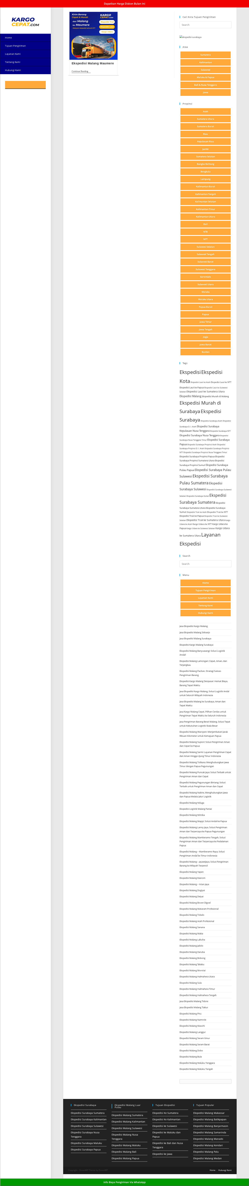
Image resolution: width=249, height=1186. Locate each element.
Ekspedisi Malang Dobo (191, 1050)
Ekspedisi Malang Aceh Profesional (197, 921)
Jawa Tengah (205, 329)
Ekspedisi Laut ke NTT (221, 382)
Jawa (205, 92)
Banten (205, 351)
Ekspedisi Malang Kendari (208, 1145)
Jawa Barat (205, 344)
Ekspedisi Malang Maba (191, 933)
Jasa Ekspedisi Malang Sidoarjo (195, 632)
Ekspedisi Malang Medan (207, 1158)
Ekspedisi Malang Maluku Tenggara (197, 1062)
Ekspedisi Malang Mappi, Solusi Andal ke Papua (203, 821)
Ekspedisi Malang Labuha (192, 939)
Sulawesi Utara (206, 284)
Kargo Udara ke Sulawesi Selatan (200, 528)
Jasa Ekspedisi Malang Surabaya (195, 638)
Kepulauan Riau (205, 141)
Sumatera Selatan (205, 156)
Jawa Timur (206, 321)
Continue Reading (81, 71)
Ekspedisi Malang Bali (124, 1151)
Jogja (205, 336)
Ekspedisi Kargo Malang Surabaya (196, 644)
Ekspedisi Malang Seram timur (195, 1038)
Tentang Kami (205, 605)
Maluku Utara (205, 299)
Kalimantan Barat (205, 186)
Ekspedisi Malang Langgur (193, 1032)
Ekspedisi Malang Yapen (192, 871)
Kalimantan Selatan (205, 201)
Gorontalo (205, 276)
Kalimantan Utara (205, 216)
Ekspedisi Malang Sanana (192, 927)
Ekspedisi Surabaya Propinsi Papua (197, 456)
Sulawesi (205, 69)
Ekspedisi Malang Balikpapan (209, 1119)
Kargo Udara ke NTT (202, 524)
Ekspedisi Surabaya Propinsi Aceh (202, 444)
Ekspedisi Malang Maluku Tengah (196, 1068)
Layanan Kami (205, 597)
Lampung (205, 179)
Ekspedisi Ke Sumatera (165, 1113)
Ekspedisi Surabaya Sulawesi (87, 1126)
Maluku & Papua (205, 77)
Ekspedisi (190, 372)
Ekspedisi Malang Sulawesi (127, 1128)
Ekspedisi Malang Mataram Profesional (199, 908)
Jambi (205, 149)
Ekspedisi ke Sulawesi (164, 1126)
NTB (205, 231)
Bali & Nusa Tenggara (205, 84)
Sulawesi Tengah (205, 254)
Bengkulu (205, 171)
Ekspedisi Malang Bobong (192, 958)
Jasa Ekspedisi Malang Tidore (194, 1001)
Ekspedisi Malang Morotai (192, 970)
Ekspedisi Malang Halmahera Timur (197, 988)
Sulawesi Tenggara (205, 269)
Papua (205, 314)
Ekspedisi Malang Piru (190, 1013)
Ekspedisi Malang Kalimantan (128, 1121)
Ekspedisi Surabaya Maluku (86, 1143)
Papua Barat (205, 306)
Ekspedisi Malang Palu (206, 1151)
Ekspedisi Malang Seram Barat (195, 1044)
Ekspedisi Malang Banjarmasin (210, 1126)
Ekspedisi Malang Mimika (192, 814)
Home (205, 582)
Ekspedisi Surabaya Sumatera (88, 1113)
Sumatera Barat (205, 126)
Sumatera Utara (205, 118)
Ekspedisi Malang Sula (191, 982)
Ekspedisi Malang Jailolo (191, 945)
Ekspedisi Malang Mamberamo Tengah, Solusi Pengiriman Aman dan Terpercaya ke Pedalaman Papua (204, 841)
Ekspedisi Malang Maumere (93, 63)
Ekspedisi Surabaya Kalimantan (89, 1119)
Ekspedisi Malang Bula (191, 1056)
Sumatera (205, 54)
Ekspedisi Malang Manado (208, 1138)
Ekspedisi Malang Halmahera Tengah (198, 995)
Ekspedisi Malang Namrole (193, 1019)
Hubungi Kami (205, 612)
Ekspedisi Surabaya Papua (86, 1149)
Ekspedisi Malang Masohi (192, 1025)
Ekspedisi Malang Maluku (126, 1145)
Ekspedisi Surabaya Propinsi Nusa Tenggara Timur (205, 452)
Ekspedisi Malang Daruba (192, 951)
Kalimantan (205, 62)
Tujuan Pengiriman (205, 590)
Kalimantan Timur (205, 209)
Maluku (206, 291)
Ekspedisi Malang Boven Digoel (195, 902)
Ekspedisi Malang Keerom (192, 877)
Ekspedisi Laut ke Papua (192, 387)
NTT (205, 239)
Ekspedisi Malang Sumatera (127, 1115)
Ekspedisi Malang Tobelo (192, 914)
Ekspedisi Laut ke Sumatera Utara (205, 391)
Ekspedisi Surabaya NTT (220, 431)
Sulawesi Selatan (205, 246)
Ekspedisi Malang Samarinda (209, 1132)
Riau (205, 133)
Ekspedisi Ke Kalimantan (166, 1119)
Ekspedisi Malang (190, 396)
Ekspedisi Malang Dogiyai (192, 890)
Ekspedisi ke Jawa (162, 1154)
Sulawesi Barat (205, 261)
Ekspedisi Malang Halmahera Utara (197, 976)
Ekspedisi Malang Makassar (209, 1113)
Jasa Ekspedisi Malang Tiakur (194, 1007)
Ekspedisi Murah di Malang (215, 396)
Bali (205, 224)
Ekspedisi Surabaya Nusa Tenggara (200, 435)
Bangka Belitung (205, 163)
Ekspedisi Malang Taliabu (192, 964)
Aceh (205, 111)
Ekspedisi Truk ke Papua (192, 515)
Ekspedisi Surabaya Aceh (211, 420)
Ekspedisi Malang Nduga (192, 802)
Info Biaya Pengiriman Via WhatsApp (124, 1182)
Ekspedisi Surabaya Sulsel (197, 496)
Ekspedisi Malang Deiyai (191, 896)
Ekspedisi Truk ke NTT (217, 512)
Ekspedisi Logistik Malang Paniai (196, 808)
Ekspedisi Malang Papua (125, 1158)
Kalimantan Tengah (205, 194)
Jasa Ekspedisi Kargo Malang (194, 626)
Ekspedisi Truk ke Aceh (197, 512)
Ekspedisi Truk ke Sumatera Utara (205, 520)
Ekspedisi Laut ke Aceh (200, 382)
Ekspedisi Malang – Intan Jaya (194, 884)
